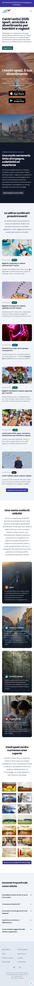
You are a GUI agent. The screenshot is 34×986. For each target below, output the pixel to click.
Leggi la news (7, 48)
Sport (3, 954)
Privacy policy (6, 962)
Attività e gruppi (22, 949)
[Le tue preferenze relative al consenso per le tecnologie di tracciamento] (31, 983)
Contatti (20, 958)
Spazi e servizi (22, 954)
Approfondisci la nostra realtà (13, 193)
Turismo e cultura (7, 958)
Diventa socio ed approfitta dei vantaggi (17, 862)
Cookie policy (22, 962)
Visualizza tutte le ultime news (17, 490)
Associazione (6, 949)
